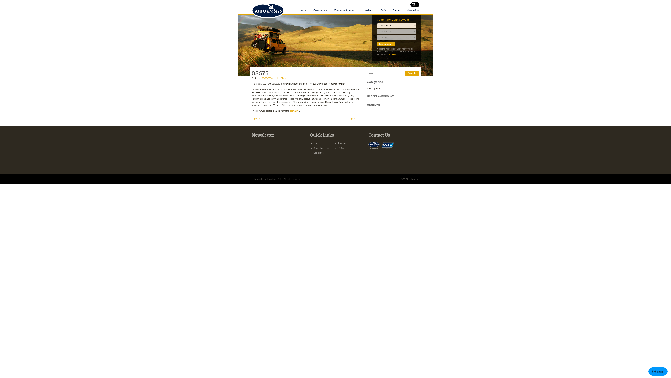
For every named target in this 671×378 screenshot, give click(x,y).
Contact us (413, 10)
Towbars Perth (268, 9)
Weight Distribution (345, 10)
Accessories (320, 10)
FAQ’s (383, 10)
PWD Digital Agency (409, 179)
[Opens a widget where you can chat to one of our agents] (658, 372)
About (396, 10)
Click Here (392, 54)
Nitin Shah (281, 78)
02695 (355, 119)
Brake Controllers (321, 148)
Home (302, 10)
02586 (256, 119)
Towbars (368, 10)
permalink (294, 111)
